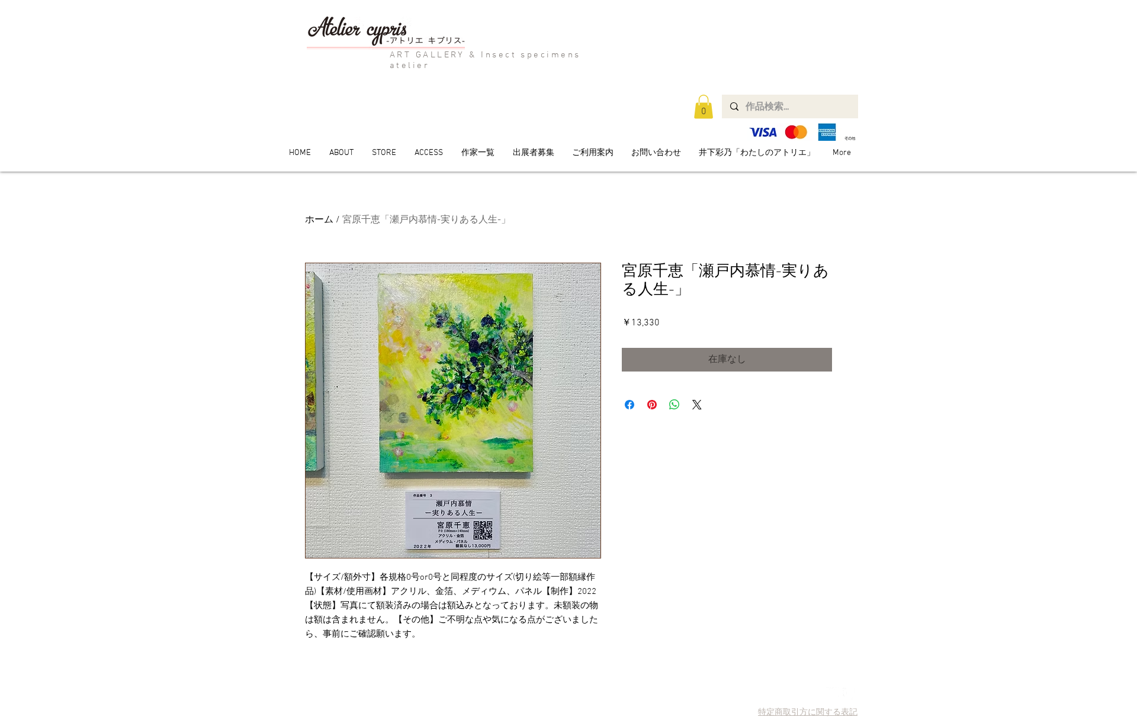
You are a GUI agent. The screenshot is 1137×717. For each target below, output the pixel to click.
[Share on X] (697, 405)
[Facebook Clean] (849, 693)
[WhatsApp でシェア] (674, 405)
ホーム (319, 220)
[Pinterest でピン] (652, 405)
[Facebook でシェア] (629, 405)
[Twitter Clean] (832, 693)
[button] (703, 107)
